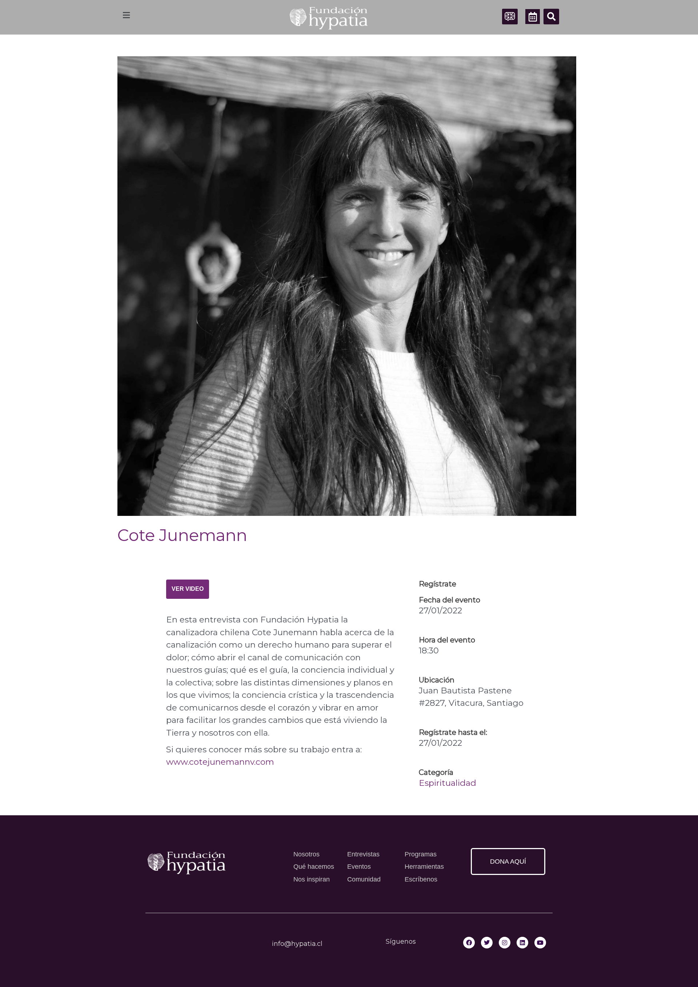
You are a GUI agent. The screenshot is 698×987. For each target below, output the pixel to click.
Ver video (188, 589)
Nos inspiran (311, 879)
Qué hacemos (313, 866)
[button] (551, 16)
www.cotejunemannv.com (220, 762)
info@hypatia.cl (297, 944)
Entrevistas (363, 854)
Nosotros (306, 854)
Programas (421, 854)
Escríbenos (421, 879)
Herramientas (424, 866)
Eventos (359, 866)
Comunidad (364, 879)
